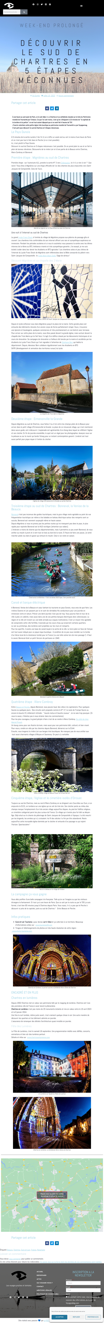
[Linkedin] (45, 4)
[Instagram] (37, 4)
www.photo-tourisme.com (21, 931)
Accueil (40, 1272)
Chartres (17, 1249)
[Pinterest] (50, 4)
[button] (81, 6)
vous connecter (15, 1258)
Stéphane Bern (67, 342)
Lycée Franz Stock (25, 237)
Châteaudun (65, 162)
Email (68, 1287)
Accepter (59, 1317)
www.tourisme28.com (44, 925)
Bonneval (14, 514)
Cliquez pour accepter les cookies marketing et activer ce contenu (52, 1195)
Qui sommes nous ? (45, 1283)
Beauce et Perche (23, 707)
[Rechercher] (24, 11)
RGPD (68, 1294)
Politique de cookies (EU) (47, 1294)
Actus (39, 1279)
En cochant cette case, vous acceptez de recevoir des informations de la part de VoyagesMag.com (83, 1300)
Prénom (69, 1280)
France (33, 1249)
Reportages (41, 1275)
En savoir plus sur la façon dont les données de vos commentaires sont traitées (71, 1261)
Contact (40, 1286)
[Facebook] (33, 4)
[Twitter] (41, 4)
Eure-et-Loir (25, 1249)
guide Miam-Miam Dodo (47, 255)
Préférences (93, 1317)
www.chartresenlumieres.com (38, 1037)
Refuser (76, 1317)
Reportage (41, 1249)
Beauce (10, 1249)
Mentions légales (44, 1290)
